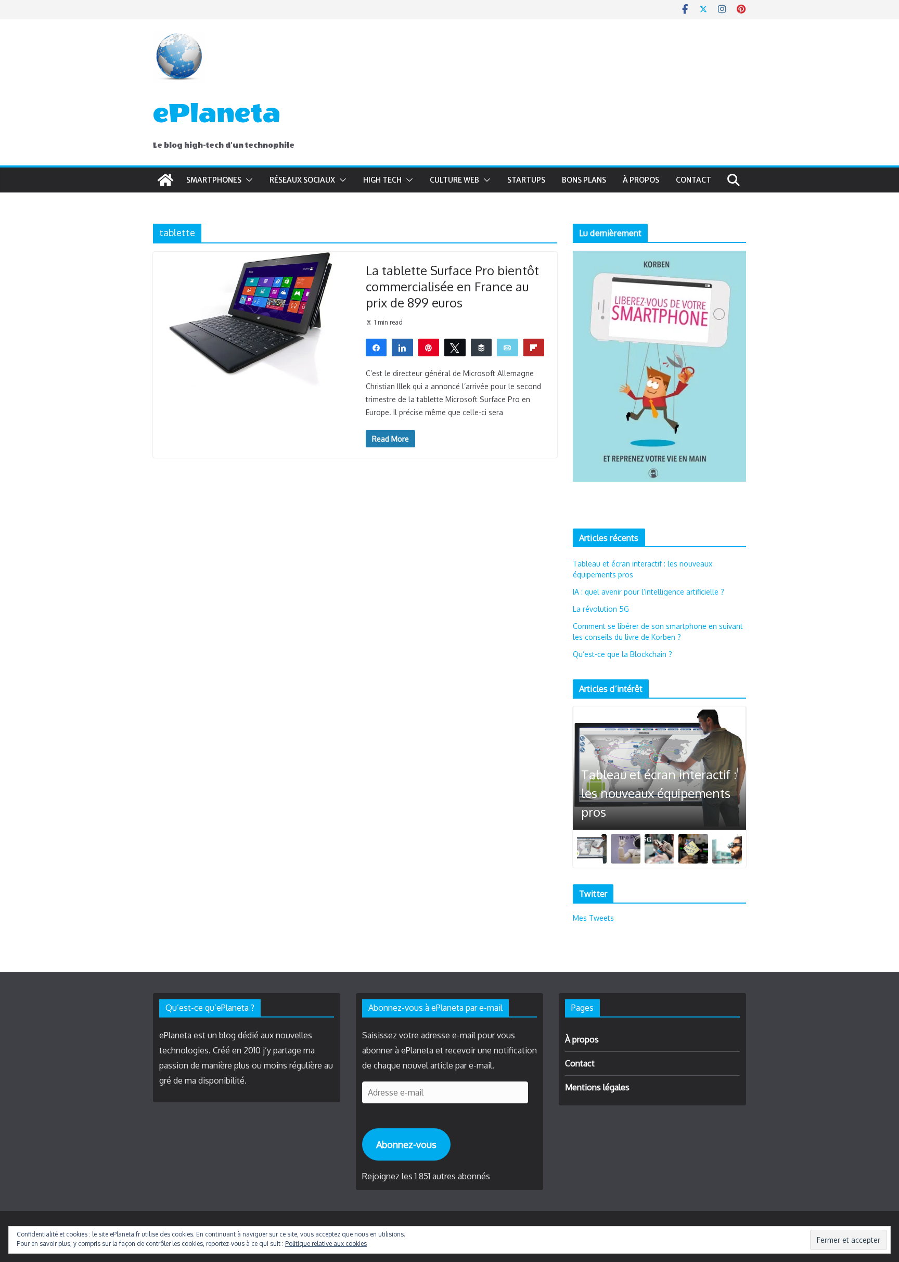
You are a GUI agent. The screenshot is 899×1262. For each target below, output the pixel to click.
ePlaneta (216, 113)
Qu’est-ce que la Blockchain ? (622, 654)
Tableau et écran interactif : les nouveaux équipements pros (659, 793)
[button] (247, 180)
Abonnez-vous (406, 1144)
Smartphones (213, 180)
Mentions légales (597, 1087)
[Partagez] (376, 347)
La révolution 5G (601, 608)
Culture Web (454, 180)
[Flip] (534, 347)
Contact (693, 180)
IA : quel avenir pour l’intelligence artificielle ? (648, 591)
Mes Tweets (593, 917)
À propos (641, 180)
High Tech (382, 180)
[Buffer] (481, 347)
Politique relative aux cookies (326, 1243)
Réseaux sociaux (302, 180)
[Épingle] (429, 347)
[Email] (507, 347)
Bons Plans (584, 180)
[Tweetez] (455, 347)
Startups (526, 180)
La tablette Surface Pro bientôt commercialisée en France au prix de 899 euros (452, 286)
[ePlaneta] (165, 180)
